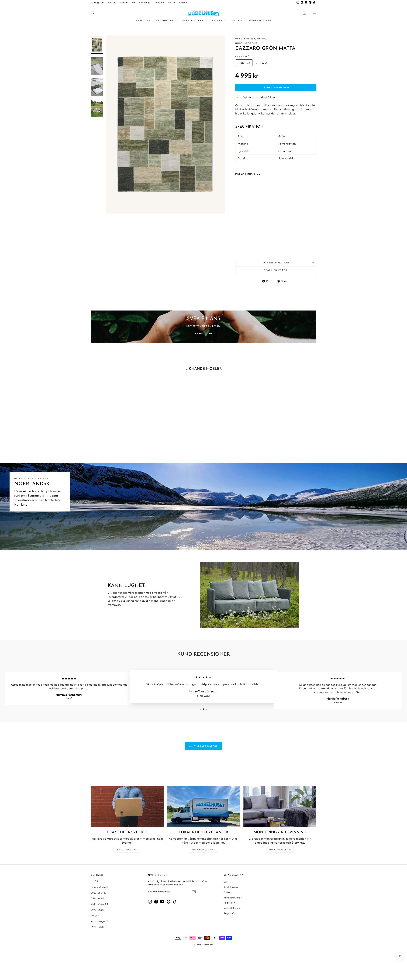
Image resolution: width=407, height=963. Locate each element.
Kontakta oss (231, 887)
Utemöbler (159, 2)
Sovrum (112, 2)
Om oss (237, 20)
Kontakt (219, 20)
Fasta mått (244, 56)
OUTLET (184, 2)
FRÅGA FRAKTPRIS (127, 850)
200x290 (262, 63)
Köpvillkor (229, 902)
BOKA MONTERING (280, 850)
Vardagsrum (97, 2)
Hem (139, 20)
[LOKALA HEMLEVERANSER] (203, 806)
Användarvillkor (232, 897)
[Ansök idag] (203, 327)
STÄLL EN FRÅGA (276, 270)
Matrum (123, 2)
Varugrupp (249, 38)
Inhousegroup (246, 43)
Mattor (172, 2)
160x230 (244, 63)
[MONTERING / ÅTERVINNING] (279, 806)
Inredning (144, 2)
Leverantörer (260, 20)
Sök (226, 881)
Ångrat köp (230, 913)
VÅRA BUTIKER (193, 20)
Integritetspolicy (233, 907)
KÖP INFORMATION (275, 262)
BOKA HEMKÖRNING (203, 850)
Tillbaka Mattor (205, 746)
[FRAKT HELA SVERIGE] (127, 806)
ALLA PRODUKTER (161, 20)
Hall (134, 2)
